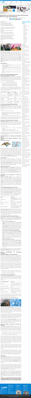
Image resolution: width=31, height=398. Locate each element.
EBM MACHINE (2, 389)
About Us (26, 2)
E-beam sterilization (12, 167)
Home (8, 1)
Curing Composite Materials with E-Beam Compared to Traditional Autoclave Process (26, 150)
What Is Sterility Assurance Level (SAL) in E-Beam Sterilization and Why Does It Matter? (26, 165)
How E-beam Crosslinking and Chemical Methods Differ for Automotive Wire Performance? (26, 142)
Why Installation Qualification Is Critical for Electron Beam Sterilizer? (26, 94)
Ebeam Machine (11, 2)
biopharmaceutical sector (5, 123)
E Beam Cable (25, 28)
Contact (29, 1)
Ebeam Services (17, 2)
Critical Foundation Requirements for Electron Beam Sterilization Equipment (26, 85)
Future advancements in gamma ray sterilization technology (9, 370)
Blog (24, 1)
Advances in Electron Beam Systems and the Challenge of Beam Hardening (25, 59)
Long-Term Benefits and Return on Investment (7, 32)
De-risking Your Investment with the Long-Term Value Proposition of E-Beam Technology (26, 126)
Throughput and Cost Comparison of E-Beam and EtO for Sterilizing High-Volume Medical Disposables (26, 153)
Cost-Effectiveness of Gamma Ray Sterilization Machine (8, 27)
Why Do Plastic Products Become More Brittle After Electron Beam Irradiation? (26, 62)
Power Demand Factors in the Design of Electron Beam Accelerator (25, 112)
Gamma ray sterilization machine (5, 105)
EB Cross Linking (26, 30)
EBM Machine (2, 0)
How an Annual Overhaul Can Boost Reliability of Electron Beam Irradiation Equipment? (26, 102)
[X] (11, 19)
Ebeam (24, 36)
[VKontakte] (19, 19)
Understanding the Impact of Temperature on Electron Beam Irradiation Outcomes (26, 106)
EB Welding (25, 35)
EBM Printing (25, 39)
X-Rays (24, 43)
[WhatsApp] (14, 19)
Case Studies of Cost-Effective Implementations (7, 33)
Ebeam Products (21, 2)
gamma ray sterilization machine (9, 155)
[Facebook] (10, 19)
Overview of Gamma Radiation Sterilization (6, 22)
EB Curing (25, 31)
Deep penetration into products (6, 83)
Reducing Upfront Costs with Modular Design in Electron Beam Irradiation (26, 119)
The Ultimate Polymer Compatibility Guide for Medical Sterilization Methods (26, 139)
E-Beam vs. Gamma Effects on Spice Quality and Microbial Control (25, 157)
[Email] (20, 19)
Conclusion (2, 41)
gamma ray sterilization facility (8, 275)
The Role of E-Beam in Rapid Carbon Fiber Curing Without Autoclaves (25, 51)
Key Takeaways (3, 21)
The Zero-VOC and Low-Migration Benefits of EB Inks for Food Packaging (26, 75)
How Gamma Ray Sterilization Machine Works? (7, 24)
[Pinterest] (16, 19)
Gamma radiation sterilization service (6, 209)
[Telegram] (17, 19)
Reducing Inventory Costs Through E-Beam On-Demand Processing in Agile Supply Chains (26, 69)
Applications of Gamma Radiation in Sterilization (7, 25)
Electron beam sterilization (4, 167)
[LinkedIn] (13, 19)
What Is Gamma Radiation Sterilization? (6, 23)
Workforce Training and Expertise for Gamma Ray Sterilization (7, 39)
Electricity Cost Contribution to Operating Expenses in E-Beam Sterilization (26, 123)
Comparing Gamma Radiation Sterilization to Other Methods (7, 29)
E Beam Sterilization (26, 29)
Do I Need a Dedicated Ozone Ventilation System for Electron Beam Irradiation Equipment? (26, 109)
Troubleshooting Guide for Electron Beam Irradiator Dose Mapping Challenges (25, 78)
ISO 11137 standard (16, 256)
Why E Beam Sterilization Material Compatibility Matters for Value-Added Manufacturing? (26, 66)
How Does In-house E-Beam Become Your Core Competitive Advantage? (26, 88)
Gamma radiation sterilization (5, 76)
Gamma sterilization (14, 198)
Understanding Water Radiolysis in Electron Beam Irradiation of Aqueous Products (26, 82)
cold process (9, 58)
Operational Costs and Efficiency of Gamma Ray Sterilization (7, 31)
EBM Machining (25, 38)
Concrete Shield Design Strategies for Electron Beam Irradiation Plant (25, 116)
